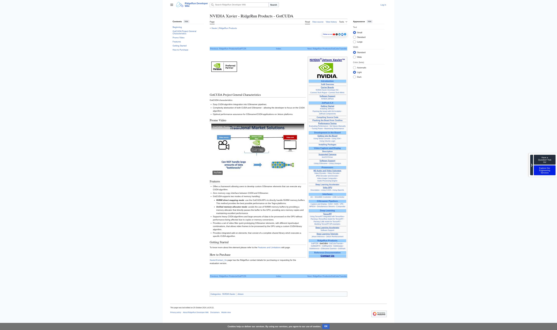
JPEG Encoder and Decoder (327, 176)
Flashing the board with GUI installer (327, 111)
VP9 (341, 204)
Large (359, 41)
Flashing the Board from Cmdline (327, 120)
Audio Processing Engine (327, 181)
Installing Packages (327, 145)
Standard (361, 37)
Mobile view (226, 312)
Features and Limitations (269, 247)
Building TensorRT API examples (327, 224)
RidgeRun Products (228, 28)
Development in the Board (327, 132)
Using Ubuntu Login (327, 141)
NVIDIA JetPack (327, 99)
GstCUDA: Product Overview (227, 127)
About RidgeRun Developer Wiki (196, 312)
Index (278, 48)
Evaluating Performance (318, 126)
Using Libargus (335, 163)
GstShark (341, 249)
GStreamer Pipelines (327, 201)
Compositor (340, 206)
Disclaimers (215, 312)
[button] (171, 4)
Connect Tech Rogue (318, 93)
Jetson (240, 294)
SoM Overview (327, 84)
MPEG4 (312, 206)
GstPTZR (314, 243)
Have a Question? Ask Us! (544, 159)
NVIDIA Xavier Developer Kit (327, 90)
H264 (330, 204)
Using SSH (336, 139)
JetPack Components (327, 114)
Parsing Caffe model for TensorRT (327, 222)
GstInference (314, 249)
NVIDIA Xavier (228, 294)
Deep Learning (327, 210)
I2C (311, 197)
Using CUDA (326, 190)
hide (186, 21)
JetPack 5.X (327, 103)
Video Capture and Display (327, 148)
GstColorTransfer (336, 243)
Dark (359, 77)
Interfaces (327, 194)
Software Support (327, 230)
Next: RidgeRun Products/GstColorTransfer (327, 48)
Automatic (361, 67)
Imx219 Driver (327, 157)
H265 (336, 204)
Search (273, 5)
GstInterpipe (338, 246)
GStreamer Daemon (329, 249)
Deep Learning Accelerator (327, 184)
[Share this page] (345, 34)
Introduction (327, 81)
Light (359, 72)
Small (359, 32)
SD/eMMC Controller (323, 197)
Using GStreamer (321, 163)
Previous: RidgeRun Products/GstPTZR (228, 48)
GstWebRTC (316, 246)
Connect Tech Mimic (336, 93)
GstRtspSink (327, 246)
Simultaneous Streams (326, 206)
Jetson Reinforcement (334, 237)
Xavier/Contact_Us (218, 260)
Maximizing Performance (334, 129)
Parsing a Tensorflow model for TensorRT (327, 219)
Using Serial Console (321, 139)
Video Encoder (320, 173)
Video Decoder (333, 173)
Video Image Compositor (327, 178)
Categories (216, 294)
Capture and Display (319, 204)
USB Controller (338, 197)
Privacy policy (175, 312)
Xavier (214, 28)
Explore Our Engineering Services (544, 170)
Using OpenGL (338, 190)
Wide (359, 57)
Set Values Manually (338, 126)
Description (327, 151)
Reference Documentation (327, 252)
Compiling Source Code (327, 117)
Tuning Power (317, 129)
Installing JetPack (327, 109)
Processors (327, 167)
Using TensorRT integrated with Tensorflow (327, 217)
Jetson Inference (318, 237)
